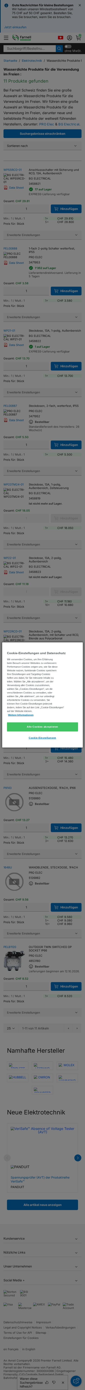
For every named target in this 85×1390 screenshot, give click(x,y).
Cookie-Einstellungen (42, 737)
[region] (42, 695)
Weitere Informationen (21, 714)
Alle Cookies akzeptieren (42, 726)
